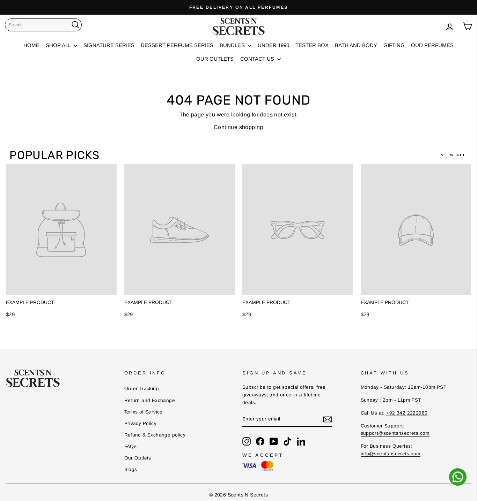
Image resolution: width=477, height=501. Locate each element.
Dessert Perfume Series (177, 45)
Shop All (59, 45)
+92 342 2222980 (406, 413)
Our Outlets (215, 59)
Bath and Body (356, 45)
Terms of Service (143, 412)
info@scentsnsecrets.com (390, 453)
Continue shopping (238, 127)
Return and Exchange (149, 400)
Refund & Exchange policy (155, 435)
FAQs (130, 446)
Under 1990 (273, 45)
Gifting (394, 45)
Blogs (130, 469)
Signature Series (108, 45)
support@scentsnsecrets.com (395, 433)
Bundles (233, 45)
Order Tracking (141, 388)
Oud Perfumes (432, 45)
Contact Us (258, 59)
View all (453, 155)
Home (31, 45)
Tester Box (312, 45)
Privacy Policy (140, 423)
